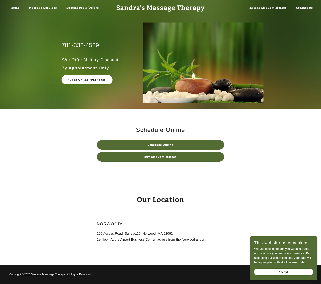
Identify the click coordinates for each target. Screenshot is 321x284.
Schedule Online (160, 144)
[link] (160, 9)
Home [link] (15, 7)
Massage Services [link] (43, 7)
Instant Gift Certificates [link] (268, 7)
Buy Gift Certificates (160, 156)
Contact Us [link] (304, 7)
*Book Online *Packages (87, 79)
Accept (284, 272)
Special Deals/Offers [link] (82, 7)
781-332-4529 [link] (80, 45)
